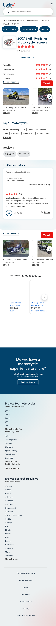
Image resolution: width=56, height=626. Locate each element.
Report (47, 212)
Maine (7, 552)
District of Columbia (13, 515)
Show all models (12, 468)
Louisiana (9, 548)
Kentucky (9, 544)
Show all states (11, 559)
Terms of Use (26, 601)
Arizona (8, 493)
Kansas (8, 541)
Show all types (11, 461)
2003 (7, 425)
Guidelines (25, 594)
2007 (43, 29)
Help (26, 587)
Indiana (8, 533)
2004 (7, 422)
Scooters (9, 458)
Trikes (7, 436)
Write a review (27, 57)
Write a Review (28, 382)
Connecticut (10, 508)
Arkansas (9, 497)
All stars (22, 154)
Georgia (8, 522)
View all (46, 83)
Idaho (7, 526)
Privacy (25, 608)
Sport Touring (11, 450)
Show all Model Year (14, 429)
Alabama (8, 486)
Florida (8, 519)
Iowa (7, 537)
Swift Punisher (27, 29)
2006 (7, 414)
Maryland (9, 555)
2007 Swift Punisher (15, 180)
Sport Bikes (10, 454)
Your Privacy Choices (25, 615)
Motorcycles (8, 29)
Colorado (9, 504)
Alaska (8, 489)
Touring (8, 443)
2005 (7, 418)
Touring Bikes (11, 439)
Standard (9, 447)
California (9, 500)
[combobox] (28, 12)
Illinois (8, 530)
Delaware (9, 511)
